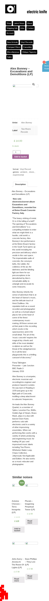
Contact (30, 28)
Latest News (19, 23)
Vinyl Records (27, 42)
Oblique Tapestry (29, 52)
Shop (9, 23)
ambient (23, 172)
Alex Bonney (26, 122)
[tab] (20, 184)
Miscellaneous (13, 52)
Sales (9, 57)
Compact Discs (13, 47)
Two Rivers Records (26, 130)
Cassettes (27, 47)
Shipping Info (12, 28)
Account (10, 33)
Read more (29, 522)
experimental (18, 175)
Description (20, 184)
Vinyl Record (25, 169)
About (29, 23)
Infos (22, 28)
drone (31, 172)
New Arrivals (12, 42)
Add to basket (20, 157)
